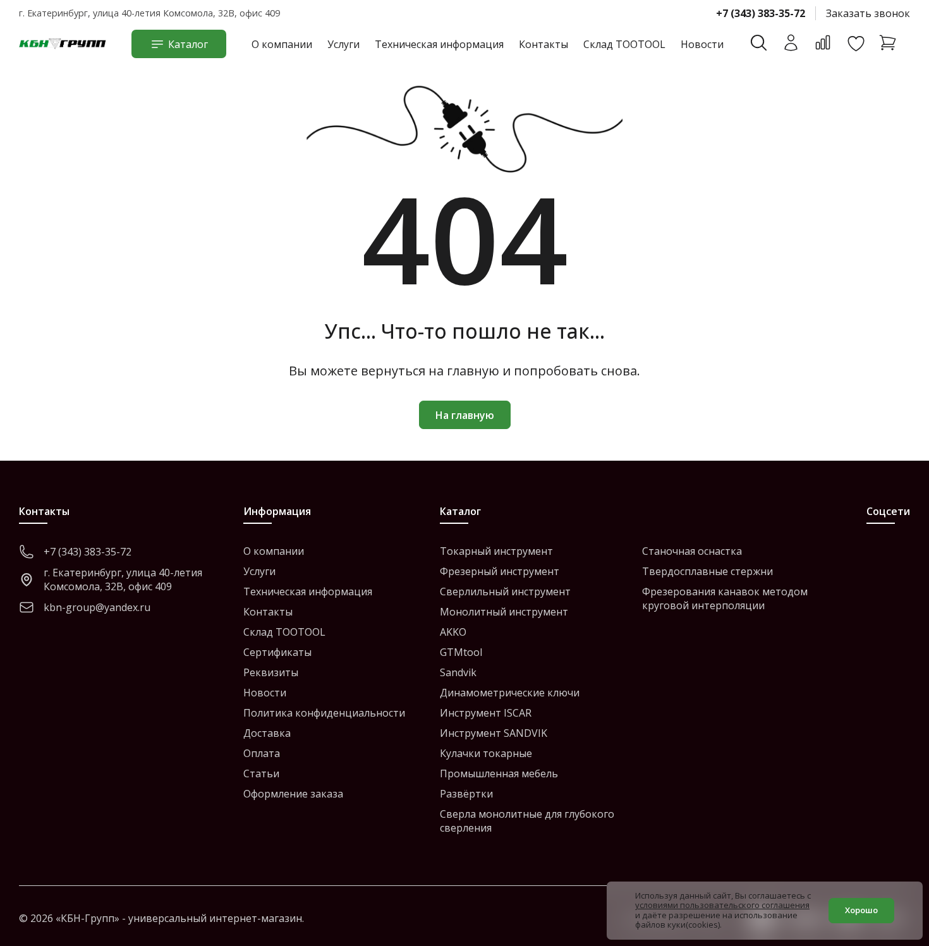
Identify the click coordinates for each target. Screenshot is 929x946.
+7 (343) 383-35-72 (760, 13)
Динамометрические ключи (510, 693)
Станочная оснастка (692, 551)
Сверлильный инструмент (505, 591)
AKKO (453, 632)
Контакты (543, 44)
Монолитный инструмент (504, 612)
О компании (282, 44)
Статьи (261, 773)
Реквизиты (270, 672)
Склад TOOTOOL (624, 44)
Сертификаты (277, 652)
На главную (464, 415)
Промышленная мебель (499, 773)
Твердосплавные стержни (707, 571)
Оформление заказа (293, 794)
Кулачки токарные (486, 753)
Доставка (267, 733)
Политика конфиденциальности (324, 713)
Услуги (343, 44)
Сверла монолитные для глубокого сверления (527, 821)
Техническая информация (439, 44)
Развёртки (466, 794)
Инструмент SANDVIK (493, 733)
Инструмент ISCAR (485, 713)
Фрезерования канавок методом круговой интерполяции (725, 598)
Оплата (261, 753)
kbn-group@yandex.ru (97, 607)
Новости (702, 44)
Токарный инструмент (496, 551)
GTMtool (461, 652)
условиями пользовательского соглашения (722, 905)
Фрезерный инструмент (499, 571)
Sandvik (458, 672)
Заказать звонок (868, 13)
